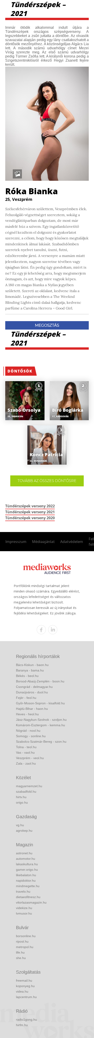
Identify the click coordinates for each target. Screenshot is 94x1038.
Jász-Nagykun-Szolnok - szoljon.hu (41, 719)
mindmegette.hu (27, 886)
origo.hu (22, 802)
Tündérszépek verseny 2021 (30, 511)
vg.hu (20, 825)
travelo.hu (23, 891)
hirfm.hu (22, 1025)
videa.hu (22, 991)
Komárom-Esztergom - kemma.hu (40, 725)
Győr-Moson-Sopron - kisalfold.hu (40, 703)
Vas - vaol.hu (25, 752)
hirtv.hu (21, 797)
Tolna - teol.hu (26, 747)
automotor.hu (25, 858)
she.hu (21, 958)
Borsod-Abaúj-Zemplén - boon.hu (40, 681)
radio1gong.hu (26, 1019)
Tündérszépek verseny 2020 (30, 517)
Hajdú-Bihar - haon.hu (32, 708)
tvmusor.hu (24, 913)
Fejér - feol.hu (26, 698)
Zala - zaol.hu (26, 763)
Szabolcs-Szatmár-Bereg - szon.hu (41, 741)
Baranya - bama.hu (30, 670)
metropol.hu (24, 947)
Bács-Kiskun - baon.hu (32, 665)
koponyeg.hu (25, 986)
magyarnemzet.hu (29, 786)
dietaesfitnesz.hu (28, 897)
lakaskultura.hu (27, 864)
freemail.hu (24, 980)
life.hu (20, 952)
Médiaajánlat (43, 541)
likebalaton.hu (26, 875)
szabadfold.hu (26, 791)
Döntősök (20, 371)
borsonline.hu (26, 936)
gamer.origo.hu (27, 869)
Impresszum (15, 541)
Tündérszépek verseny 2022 (30, 506)
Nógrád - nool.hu (28, 730)
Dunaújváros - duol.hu (32, 692)
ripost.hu (22, 941)
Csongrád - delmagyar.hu (34, 687)
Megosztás (47, 325)
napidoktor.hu (26, 880)
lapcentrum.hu (26, 997)
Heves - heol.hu (27, 714)
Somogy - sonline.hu (31, 736)
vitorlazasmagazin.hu (31, 902)
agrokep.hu (24, 830)
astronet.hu (24, 853)
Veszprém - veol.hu (30, 758)
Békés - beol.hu (27, 676)
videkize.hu (24, 908)
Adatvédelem (71, 541)
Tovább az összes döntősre (47, 481)
